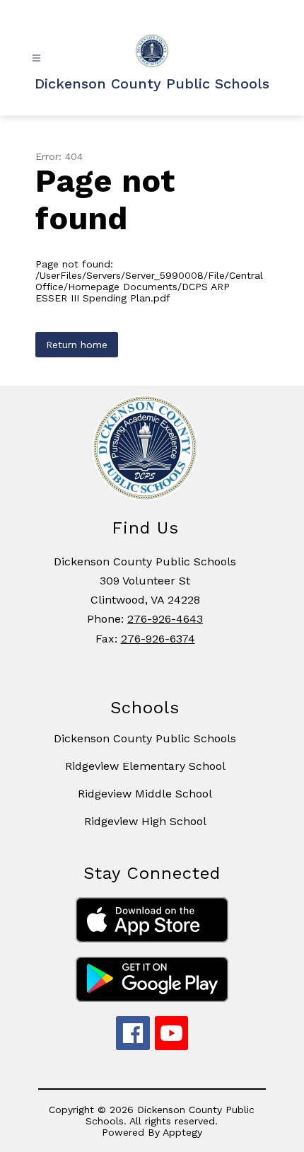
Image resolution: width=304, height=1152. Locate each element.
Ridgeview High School (145, 821)
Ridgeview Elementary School (145, 766)
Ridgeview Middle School (145, 793)
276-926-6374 (158, 638)
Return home (76, 344)
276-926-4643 (165, 619)
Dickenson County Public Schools (145, 738)
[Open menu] (36, 58)
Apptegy (182, 1132)
